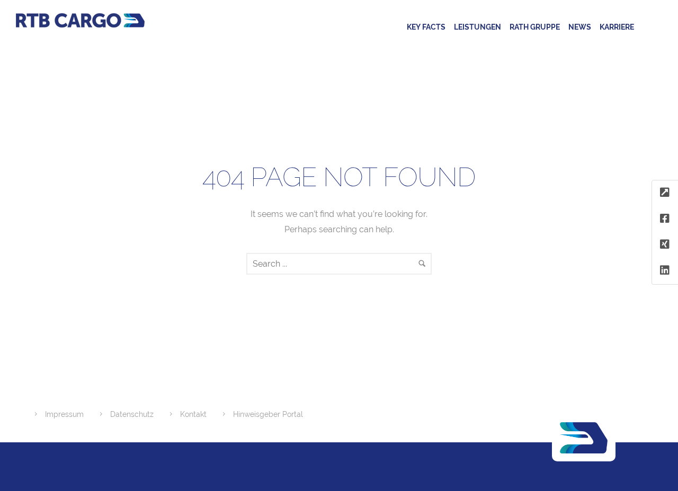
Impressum (64, 414)
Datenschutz (132, 414)
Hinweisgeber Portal (268, 414)
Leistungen (477, 27)
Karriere (617, 27)
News (579, 27)
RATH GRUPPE (535, 27)
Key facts (426, 27)
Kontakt (193, 414)
